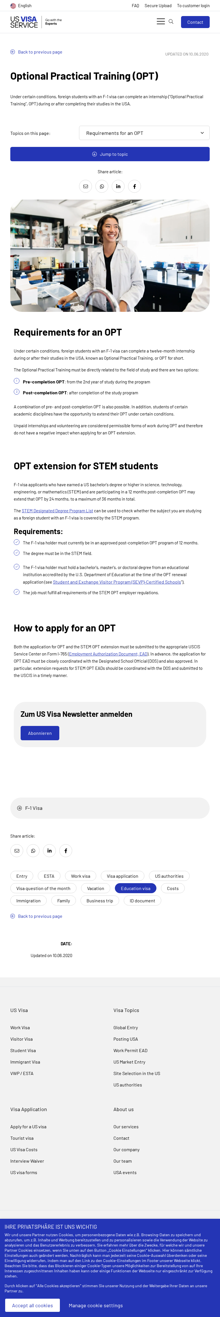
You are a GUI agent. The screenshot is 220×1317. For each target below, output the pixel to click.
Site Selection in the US (136, 1073)
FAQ (135, 5)
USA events (125, 1172)
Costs (173, 888)
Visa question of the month (43, 888)
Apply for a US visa (28, 1126)
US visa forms (23, 1172)
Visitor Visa (21, 1039)
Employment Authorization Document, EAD (108, 653)
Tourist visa (22, 1138)
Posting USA (125, 1039)
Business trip (100, 900)
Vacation (95, 888)
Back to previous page (39, 51)
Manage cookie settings (96, 1305)
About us (123, 1109)
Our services (126, 1126)
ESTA (49, 876)
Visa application (122, 876)
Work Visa (20, 1027)
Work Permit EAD (130, 1050)
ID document (142, 900)
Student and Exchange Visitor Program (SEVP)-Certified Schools (117, 581)
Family (63, 900)
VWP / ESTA (22, 1073)
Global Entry (125, 1027)
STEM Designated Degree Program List (57, 510)
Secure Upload (158, 5)
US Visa (19, 1010)
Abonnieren (40, 733)
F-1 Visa (33, 808)
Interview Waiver (27, 1161)
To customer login (193, 5)
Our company (126, 1149)
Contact (195, 22)
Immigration (28, 900)
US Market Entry (129, 1061)
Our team (122, 1161)
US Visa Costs (24, 1149)
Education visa (135, 888)
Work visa (80, 876)
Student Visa (23, 1050)
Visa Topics (126, 1010)
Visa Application (28, 1109)
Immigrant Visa (25, 1061)
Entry (21, 876)
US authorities (169, 876)
